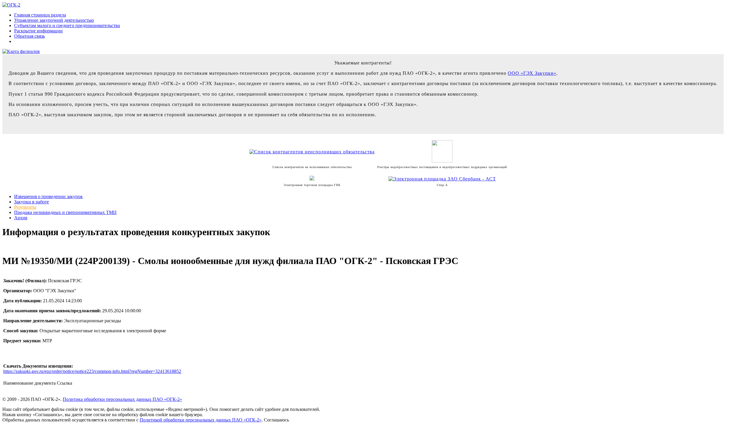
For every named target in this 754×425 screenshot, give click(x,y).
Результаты (25, 207)
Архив (20, 217)
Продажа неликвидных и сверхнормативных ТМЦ (65, 212)
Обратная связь (29, 36)
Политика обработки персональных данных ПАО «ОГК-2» (122, 399)
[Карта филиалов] (21, 51)
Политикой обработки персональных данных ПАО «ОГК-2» (201, 419)
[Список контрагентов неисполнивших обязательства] (312, 151)
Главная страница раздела (40, 14)
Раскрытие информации (38, 30)
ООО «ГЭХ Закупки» (532, 73)
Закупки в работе (31, 201)
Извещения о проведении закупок (48, 196)
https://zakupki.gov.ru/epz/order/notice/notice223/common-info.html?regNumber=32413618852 (92, 371)
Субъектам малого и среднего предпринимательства (67, 25)
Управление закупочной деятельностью (54, 20)
